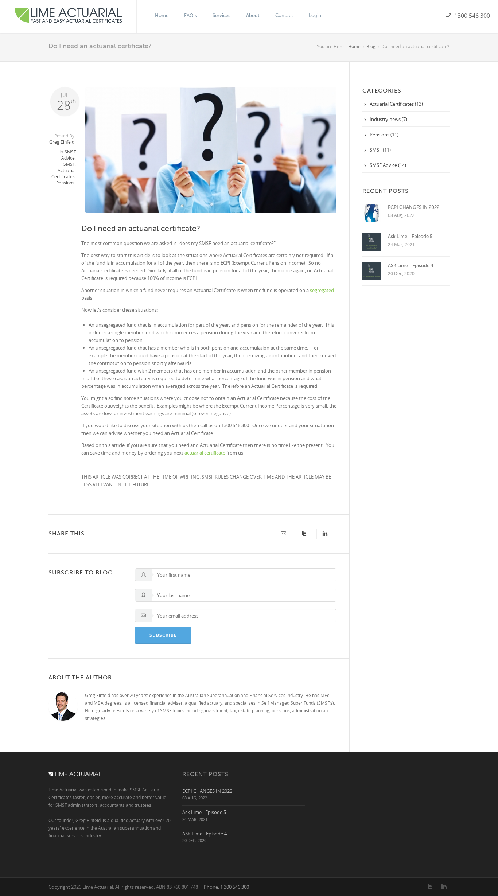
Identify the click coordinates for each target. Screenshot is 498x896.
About (253, 15)
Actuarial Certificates (63, 173)
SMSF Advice (68, 155)
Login (315, 15)
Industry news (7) (388, 119)
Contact (284, 15)
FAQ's (190, 15)
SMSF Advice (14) (388, 165)
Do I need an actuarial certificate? (140, 228)
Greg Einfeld (61, 142)
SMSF (69, 164)
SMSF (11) (380, 150)
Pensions (65, 183)
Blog (371, 46)
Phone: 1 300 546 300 (226, 887)
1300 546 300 (470, 16)
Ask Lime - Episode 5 (410, 236)
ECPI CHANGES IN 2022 (413, 207)
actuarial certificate (204, 452)
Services (221, 15)
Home (161, 15)
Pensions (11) (384, 134)
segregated (322, 290)
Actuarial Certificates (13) (396, 104)
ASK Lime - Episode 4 (410, 265)
